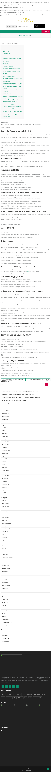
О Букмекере (5, 63)
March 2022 (4, 467)
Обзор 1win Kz (6, 61)
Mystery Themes (32, 768)
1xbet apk (4, 500)
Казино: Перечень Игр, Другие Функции (11, 108)
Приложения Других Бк (8, 66)
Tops (35, 697)
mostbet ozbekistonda (7, 591)
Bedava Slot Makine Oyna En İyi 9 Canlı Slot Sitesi (39, 380)
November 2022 (5, 444)
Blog (3, 534)
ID (2, 551)
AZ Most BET (5, 520)
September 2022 (6, 450)
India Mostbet (5, 554)
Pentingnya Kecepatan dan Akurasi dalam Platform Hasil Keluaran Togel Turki (20, 391)
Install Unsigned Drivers (7, 557)
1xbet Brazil (4, 512)
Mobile (29, 697)
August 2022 (5, 453)
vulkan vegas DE (5, 619)
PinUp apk (4, 605)
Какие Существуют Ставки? (9, 76)
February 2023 (5, 436)
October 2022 (5, 447)
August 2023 (5, 425)
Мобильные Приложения (8, 51)
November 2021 (5, 478)
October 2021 (5, 481)
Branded (9, 694)
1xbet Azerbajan (5, 506)
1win (28, 271)
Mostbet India (5, 588)
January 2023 (5, 439)
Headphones (37, 694)
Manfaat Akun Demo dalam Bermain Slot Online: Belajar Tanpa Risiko (18, 394)
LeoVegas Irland (5, 565)
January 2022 (5, 473)
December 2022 (5, 442)
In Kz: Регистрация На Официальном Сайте (12, 111)
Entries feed (5, 635)
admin (3, 43)
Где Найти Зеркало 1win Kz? (9, 104)
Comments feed (6, 638)
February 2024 (5, 410)
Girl (24, 694)
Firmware (4, 548)
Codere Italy (5, 546)
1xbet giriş (4, 514)
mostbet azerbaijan (6, 577)
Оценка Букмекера (7, 113)
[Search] (46, 384)
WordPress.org (5, 641)
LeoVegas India (5, 562)
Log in (3, 632)
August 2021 (4, 487)
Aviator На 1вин (6, 81)
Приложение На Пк (7, 53)
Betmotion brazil (6, 529)
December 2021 (5, 476)
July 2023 (4, 427)
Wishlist (46, 31)
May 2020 (4, 490)
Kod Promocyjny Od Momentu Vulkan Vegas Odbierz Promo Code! (12, 380)
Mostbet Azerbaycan (7, 579)
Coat (14, 694)
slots (3, 608)
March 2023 (4, 433)
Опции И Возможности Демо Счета (10, 101)
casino (3, 540)
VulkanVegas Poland (6, 625)
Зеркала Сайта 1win (7, 93)
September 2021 (5, 484)
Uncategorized (15, 43)
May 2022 (4, 461)
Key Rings (9, 697)
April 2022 (4, 464)
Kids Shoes (19, 697)
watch (39, 697)
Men (25, 697)
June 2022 (4, 459)
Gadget (19, 694)
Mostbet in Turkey (6, 585)
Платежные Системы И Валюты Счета (11, 99)
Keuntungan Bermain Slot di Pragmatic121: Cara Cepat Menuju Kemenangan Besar (21, 397)
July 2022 (4, 456)
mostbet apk (5, 571)
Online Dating (5, 599)
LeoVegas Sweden (6, 568)
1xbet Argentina (5, 503)
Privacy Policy (28, 770)
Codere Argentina (6, 543)
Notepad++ (4, 596)
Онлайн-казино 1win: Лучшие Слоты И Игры (12, 65)
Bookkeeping (5, 537)
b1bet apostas (5, 526)
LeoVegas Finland (6, 560)
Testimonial (4, 611)
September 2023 (6, 422)
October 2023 (5, 419)
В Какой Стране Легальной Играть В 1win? (12, 106)
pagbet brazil (5, 602)
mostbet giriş (5, 582)
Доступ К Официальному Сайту (10, 75)
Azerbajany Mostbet (6, 523)
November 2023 (5, 416)
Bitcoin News (5, 531)
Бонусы (4, 109)
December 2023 (5, 413)
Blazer (3, 694)
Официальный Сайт (7, 95)
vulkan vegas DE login (7, 622)
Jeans (3, 697)
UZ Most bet (5, 616)
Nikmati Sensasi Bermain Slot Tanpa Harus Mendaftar (14, 400)
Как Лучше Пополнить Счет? (9, 103)
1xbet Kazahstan (5, 517)
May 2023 (4, 430)
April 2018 (4, 492)
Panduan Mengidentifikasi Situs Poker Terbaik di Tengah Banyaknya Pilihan (19, 403)
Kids (14, 697)
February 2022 (5, 470)
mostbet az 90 (5, 574)
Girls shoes (29, 694)
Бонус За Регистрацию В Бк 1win (10, 50)
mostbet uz (4, 594)
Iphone (43, 694)
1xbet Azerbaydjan (6, 509)
